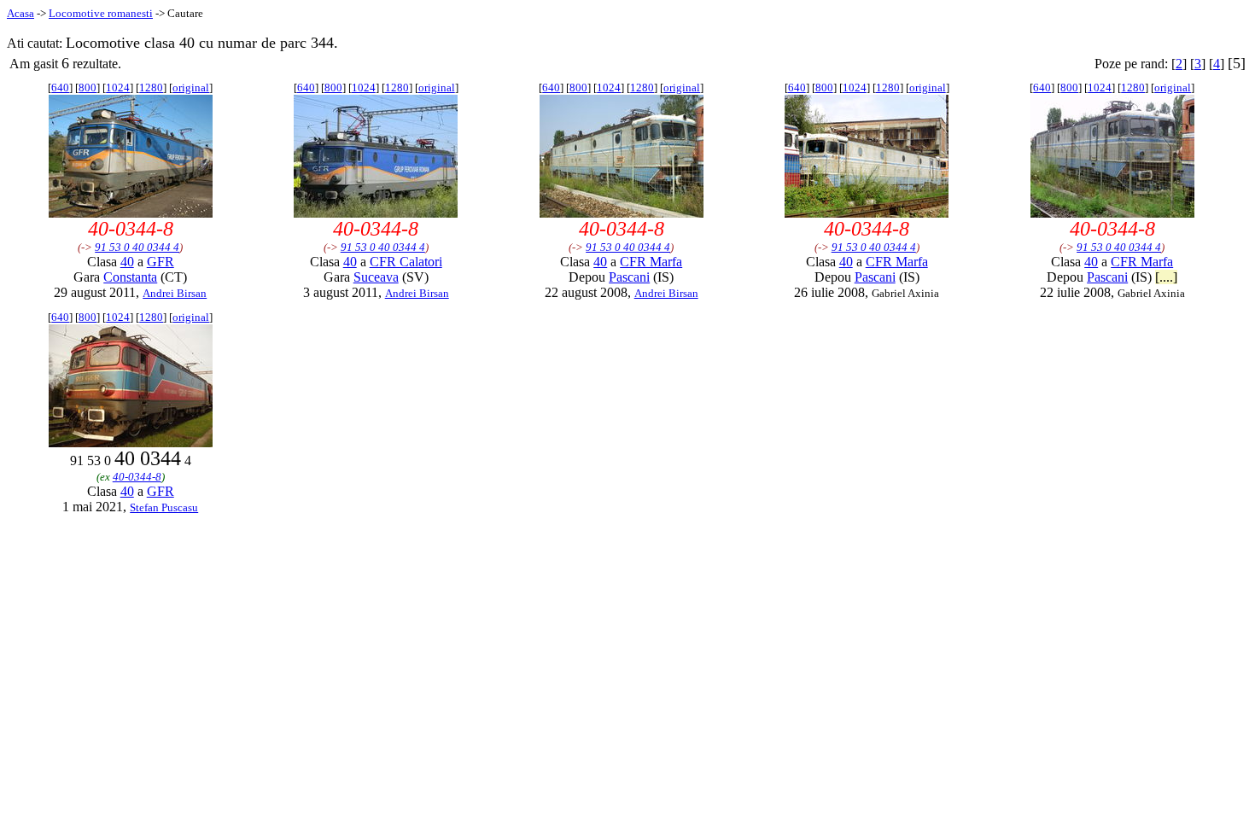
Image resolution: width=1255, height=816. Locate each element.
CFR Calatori (406, 261)
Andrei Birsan (175, 293)
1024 (118, 87)
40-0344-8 (137, 476)
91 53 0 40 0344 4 (137, 247)
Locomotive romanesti (101, 13)
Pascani (629, 277)
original (190, 87)
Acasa (20, 13)
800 (87, 87)
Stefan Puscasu (164, 507)
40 (127, 261)
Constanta (130, 277)
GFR (160, 261)
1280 (151, 87)
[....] (1166, 277)
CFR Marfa (651, 261)
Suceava (376, 277)
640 (60, 87)
